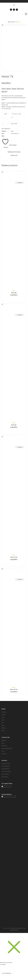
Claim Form (4, 746)
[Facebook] (11, 10)
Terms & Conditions (6, 771)
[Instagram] (14, 10)
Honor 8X (13, 293)
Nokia (3, 725)
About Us (4, 740)
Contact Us (4, 754)
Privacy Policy (5, 777)
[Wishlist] (20, 174)
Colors (5, 114)
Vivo (3, 723)
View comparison (6, 973)
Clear (12, 117)
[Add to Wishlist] (5, 142)
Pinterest (15, 136)
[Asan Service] (14, 5)
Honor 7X (16, 133)
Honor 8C (13, 425)
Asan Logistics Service (7, 748)
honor (12, 133)
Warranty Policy (5, 774)
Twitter (13, 136)
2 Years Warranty (6, 766)
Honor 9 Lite (13, 557)
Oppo (3, 717)
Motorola (4, 728)
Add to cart (14, 123)
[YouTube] (17, 10)
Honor (13, 22)
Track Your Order (6, 763)
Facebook (11, 136)
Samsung (4, 712)
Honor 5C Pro (14, 689)
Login (3, 751)
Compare (19, 183)
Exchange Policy (5, 769)
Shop (3, 743)
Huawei (3, 715)
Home (9, 22)
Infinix (3, 731)
